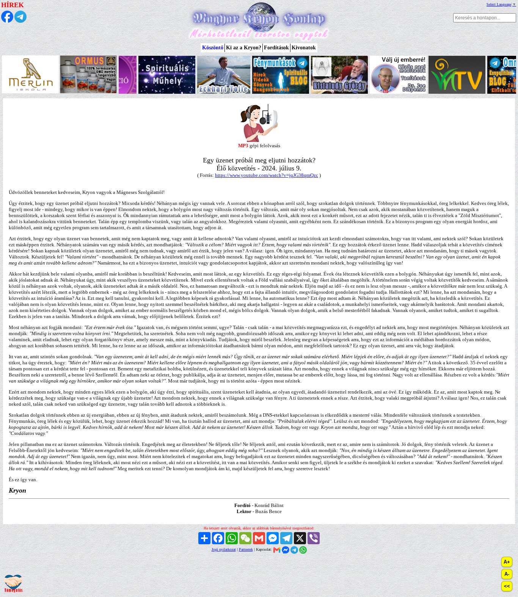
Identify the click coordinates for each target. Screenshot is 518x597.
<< (507, 586)
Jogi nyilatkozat (224, 549)
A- (506, 574)
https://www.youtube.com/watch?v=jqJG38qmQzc (266, 175)
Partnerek (246, 549)
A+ (507, 562)
